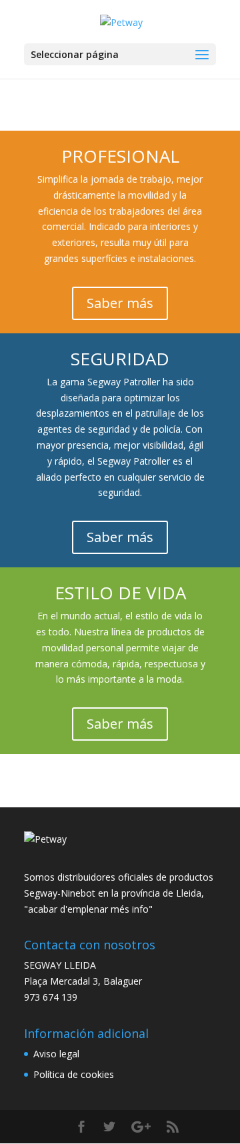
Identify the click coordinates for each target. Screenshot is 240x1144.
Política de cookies (73, 1074)
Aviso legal (56, 1053)
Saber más (120, 303)
